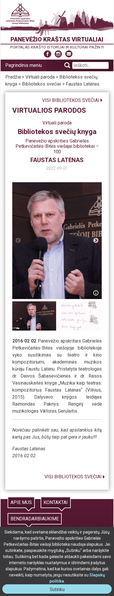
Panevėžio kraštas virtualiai (57, 39)
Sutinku (59, 590)
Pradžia (13, 77)
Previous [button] (18, 241)
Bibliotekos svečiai (41, 84)
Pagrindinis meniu (23, 65)
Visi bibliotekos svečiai (70, 100)
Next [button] (96, 241)
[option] (57, 240)
